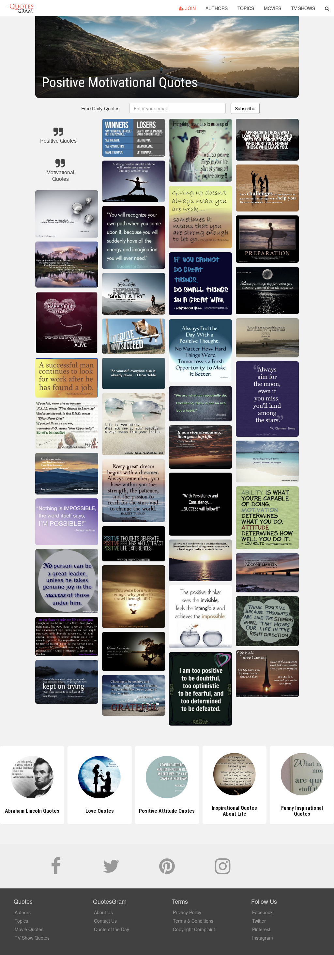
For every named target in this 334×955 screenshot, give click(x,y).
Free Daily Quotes (100, 108)
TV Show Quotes (32, 937)
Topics (245, 8)
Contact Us (105, 920)
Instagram (262, 937)
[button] (327, 8)
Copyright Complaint (194, 929)
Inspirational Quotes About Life (167, 811)
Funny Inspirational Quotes (234, 811)
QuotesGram (21, 8)
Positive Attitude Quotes (100, 811)
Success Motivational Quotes (302, 811)
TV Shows (303, 8)
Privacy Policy (187, 912)
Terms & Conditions (193, 920)
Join (190, 8)
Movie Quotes (29, 929)
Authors (216, 8)
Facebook (262, 912)
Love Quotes (32, 811)
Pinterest (261, 929)
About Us (103, 912)
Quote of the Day (111, 929)
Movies (272, 8)
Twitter (259, 920)
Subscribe (245, 108)
